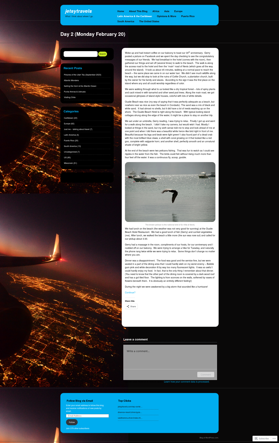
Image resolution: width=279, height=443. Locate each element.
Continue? (130, 292)
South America (125, 21)
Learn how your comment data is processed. (187, 381)
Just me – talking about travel (76, 129)
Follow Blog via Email (80, 401)
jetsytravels (78, 10)
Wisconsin (68, 163)
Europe (178, 11)
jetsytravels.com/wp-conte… (130, 406)
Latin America (70, 134)
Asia (166, 11)
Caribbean (68, 117)
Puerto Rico (188, 16)
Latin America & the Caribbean (134, 16)
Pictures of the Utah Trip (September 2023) (82, 74)
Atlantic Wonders (71, 80)
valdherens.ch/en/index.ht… (130, 417)
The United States (149, 21)
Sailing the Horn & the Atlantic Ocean (80, 86)
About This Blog (138, 11)
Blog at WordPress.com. (209, 437)
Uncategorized (70, 151)
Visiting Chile (70, 97)
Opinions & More (166, 16)
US (65, 157)
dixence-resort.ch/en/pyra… (130, 412)
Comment (206, 374)
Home (120, 11)
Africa (155, 11)
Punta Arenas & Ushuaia (75, 91)
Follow (72, 422)
